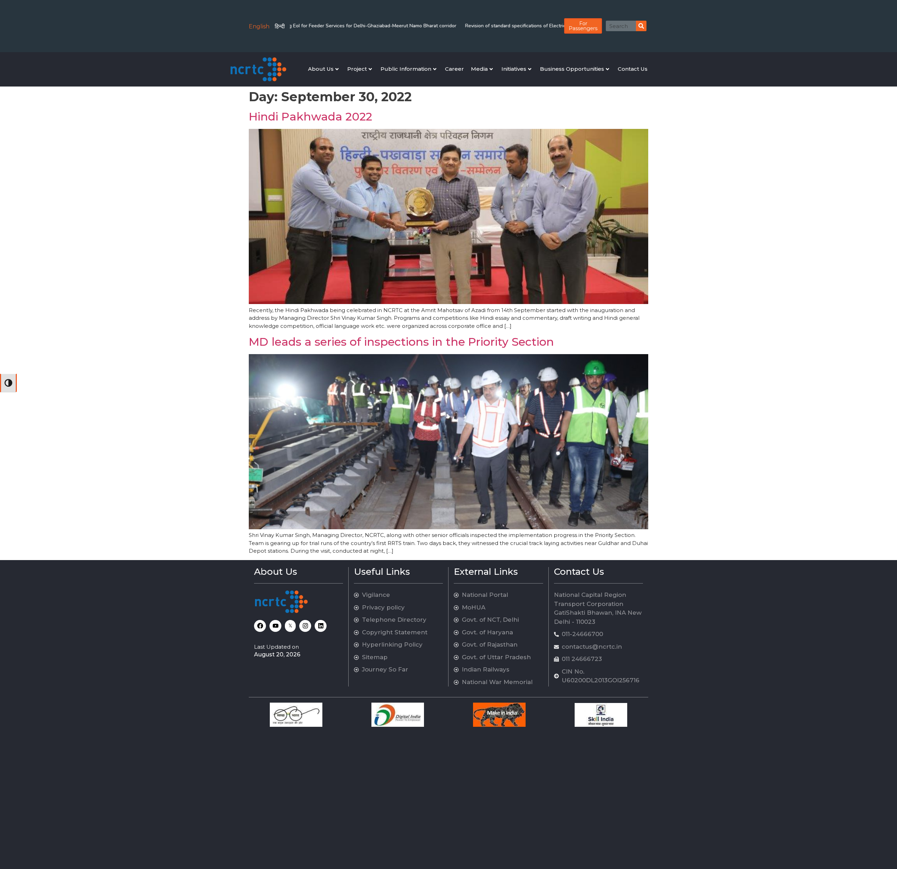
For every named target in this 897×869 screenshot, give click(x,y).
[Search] (641, 26)
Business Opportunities (572, 68)
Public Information (406, 68)
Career (454, 68)
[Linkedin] (321, 626)
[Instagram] (305, 626)
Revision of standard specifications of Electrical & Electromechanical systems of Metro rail (531, 25)
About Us (321, 68)
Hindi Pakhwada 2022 (310, 116)
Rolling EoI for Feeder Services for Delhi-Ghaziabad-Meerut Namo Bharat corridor (333, 25)
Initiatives (513, 68)
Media (479, 68)
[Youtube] (275, 626)
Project (357, 68)
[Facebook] (260, 626)
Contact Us (633, 68)
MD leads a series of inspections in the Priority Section (401, 342)
